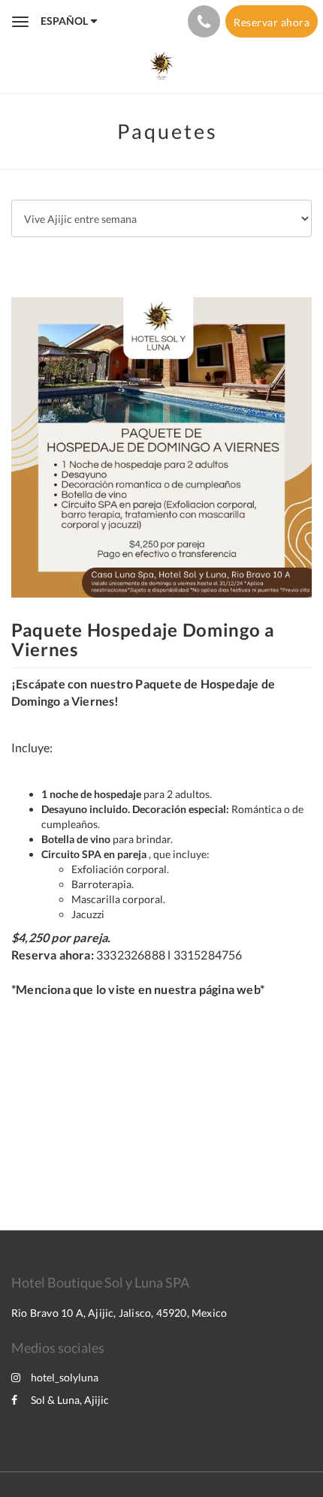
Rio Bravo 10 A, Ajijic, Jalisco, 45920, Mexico (119, 1312)
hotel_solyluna (64, 1377)
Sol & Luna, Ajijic (70, 1399)
